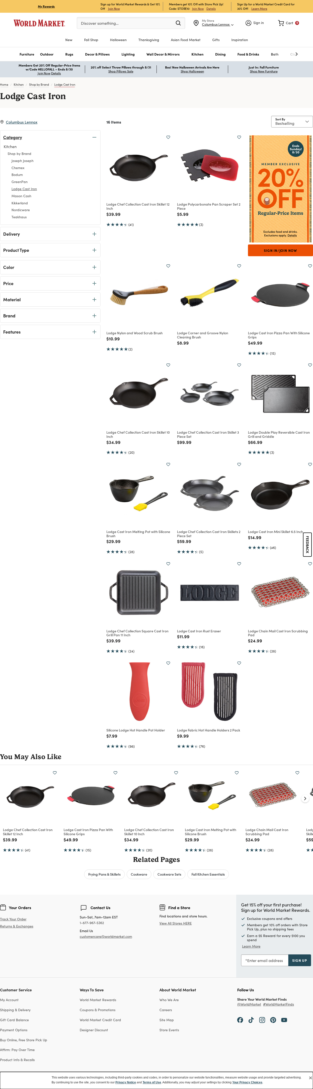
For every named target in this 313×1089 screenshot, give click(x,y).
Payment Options (13, 1030)
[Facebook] (240, 1020)
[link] (288, 23)
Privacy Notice (125, 1082)
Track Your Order (13, 919)
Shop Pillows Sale (120, 71)
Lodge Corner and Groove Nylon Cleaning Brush (202, 334)
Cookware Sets (169, 874)
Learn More (259, 8)
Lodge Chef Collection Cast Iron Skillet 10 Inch (138, 434)
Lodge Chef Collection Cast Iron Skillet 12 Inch (137, 206)
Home (4, 84)
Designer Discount (94, 1030)
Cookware (139, 874)
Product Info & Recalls (17, 1059)
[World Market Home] (39, 23)
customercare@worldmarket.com (106, 936)
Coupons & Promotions (97, 1010)
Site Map (166, 1020)
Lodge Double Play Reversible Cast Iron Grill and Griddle (279, 434)
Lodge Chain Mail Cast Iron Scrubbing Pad (278, 632)
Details (211, 9)
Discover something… (100, 23)
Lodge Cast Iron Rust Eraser (199, 630)
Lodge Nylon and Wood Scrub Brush (134, 332)
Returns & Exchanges (16, 926)
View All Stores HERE (175, 923)
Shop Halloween (192, 71)
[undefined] (281, 54)
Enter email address (265, 960)
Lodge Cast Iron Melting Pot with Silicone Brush (138, 533)
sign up (299, 960)
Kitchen (19, 84)
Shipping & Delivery (15, 1010)
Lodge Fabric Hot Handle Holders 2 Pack (208, 730)
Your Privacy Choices (247, 1082)
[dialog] (156, 1080)
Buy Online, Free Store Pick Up (23, 1040)
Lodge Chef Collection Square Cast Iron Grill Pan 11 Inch (137, 632)
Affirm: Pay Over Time (17, 1049)
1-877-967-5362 (92, 923)
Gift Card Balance (14, 1020)
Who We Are (169, 999)
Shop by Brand (39, 84)
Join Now (114, 8)
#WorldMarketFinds (278, 1004)
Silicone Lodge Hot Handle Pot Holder (135, 730)
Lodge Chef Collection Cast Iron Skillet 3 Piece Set (208, 434)
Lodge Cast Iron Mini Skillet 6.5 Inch (275, 531)
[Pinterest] (273, 1020)
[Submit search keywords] (178, 23)
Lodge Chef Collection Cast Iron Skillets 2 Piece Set (208, 533)
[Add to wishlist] (168, 137)
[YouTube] (284, 1020)
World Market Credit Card (100, 1020)
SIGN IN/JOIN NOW (280, 250)
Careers (165, 1010)
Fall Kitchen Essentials (208, 874)
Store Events (169, 1030)
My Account (9, 999)
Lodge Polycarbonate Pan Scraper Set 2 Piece (208, 206)
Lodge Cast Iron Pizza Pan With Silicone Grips (279, 334)
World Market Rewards (98, 999)
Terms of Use (152, 1082)
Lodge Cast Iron (64, 84)
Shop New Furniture (264, 71)
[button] (27, 54)
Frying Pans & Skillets (104, 874)
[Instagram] (262, 1020)
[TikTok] (251, 1020)
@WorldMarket (249, 1004)
